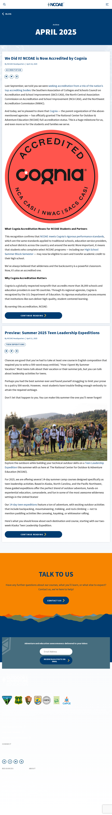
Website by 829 (81, 805)
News (31, 777)
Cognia (54, 111)
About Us (33, 772)
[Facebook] (21, 761)
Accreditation (13, 70)
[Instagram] (10, 761)
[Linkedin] (4, 761)
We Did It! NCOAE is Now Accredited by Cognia (46, 58)
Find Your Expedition (12, 727)
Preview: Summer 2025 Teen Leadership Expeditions (52, 332)
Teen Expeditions (15, 344)
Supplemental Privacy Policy (63, 805)
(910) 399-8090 (12, 749)
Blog (31, 782)
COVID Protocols (9, 772)
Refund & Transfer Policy (12, 777)
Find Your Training (11, 732)
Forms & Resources (10, 782)
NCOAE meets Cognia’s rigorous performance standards (72, 236)
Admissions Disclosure (11, 786)
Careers (32, 786)
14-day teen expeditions (23, 504)
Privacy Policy (47, 805)
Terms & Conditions (33, 805)
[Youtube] (16, 761)
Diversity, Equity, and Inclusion (38, 792)
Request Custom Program (14, 738)
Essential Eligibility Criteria (13, 791)
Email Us (9, 754)
